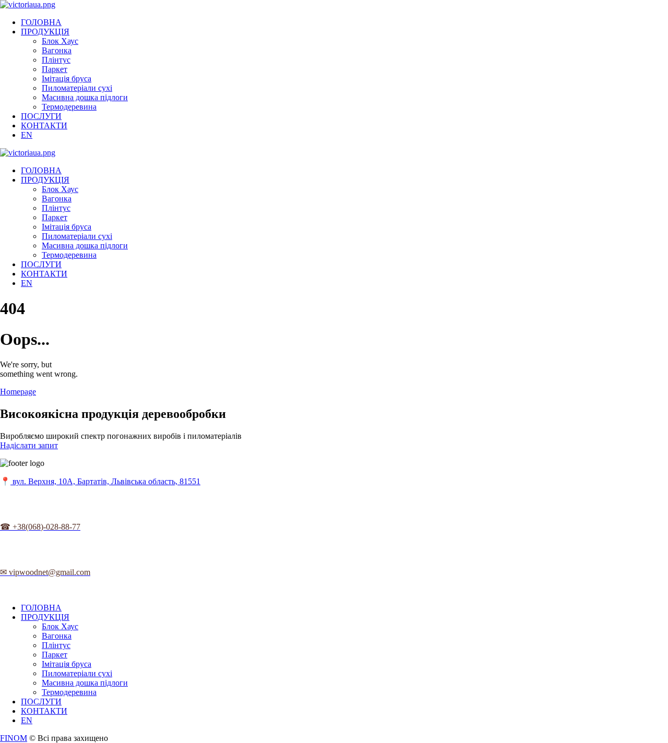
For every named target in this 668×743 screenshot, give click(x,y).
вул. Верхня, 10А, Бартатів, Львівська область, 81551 (105, 481)
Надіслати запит (29, 445)
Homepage (18, 391)
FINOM (13, 738)
